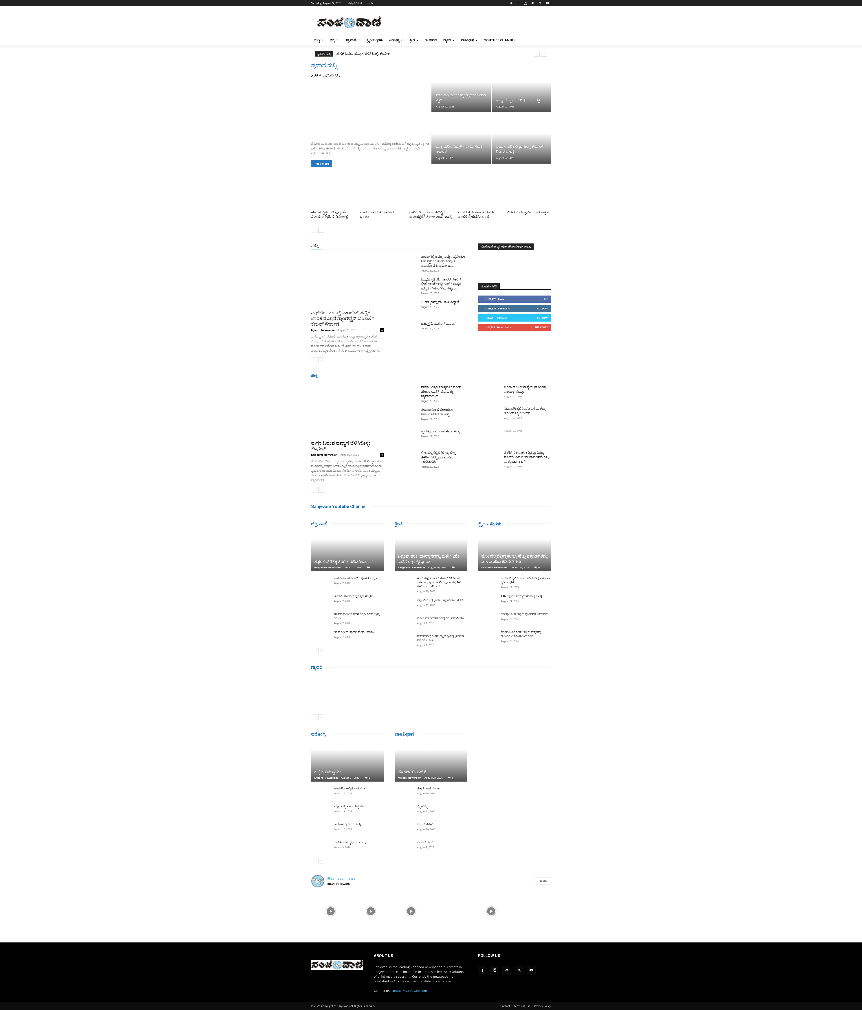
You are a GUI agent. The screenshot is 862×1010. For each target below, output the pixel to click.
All (397, 245)
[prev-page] (314, 230)
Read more (321, 163)
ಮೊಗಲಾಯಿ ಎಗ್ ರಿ (412, 771)
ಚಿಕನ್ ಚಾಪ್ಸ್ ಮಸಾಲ (428, 788)
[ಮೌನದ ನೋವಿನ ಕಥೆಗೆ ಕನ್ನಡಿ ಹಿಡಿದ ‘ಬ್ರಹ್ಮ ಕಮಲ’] (320, 618)
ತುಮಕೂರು (462, 376)
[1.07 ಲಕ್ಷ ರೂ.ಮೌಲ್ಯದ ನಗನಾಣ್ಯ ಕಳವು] (487, 600)
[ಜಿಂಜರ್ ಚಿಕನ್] (404, 846)
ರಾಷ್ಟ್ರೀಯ (432, 245)
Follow (542, 308)
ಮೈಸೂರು (446, 376)
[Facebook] (518, 3)
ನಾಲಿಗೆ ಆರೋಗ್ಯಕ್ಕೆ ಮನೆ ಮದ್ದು (349, 842)
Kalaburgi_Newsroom (324, 454)
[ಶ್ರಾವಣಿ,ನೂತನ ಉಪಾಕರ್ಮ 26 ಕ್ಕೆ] (406, 437)
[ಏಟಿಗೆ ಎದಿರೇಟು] (371, 108)
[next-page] (321, 230)
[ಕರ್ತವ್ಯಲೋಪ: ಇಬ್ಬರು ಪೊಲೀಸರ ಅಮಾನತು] (487, 618)
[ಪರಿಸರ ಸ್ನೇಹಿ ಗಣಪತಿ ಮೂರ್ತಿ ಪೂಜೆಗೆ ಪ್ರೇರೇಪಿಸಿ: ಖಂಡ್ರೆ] (480, 193)
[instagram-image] (330, 911)
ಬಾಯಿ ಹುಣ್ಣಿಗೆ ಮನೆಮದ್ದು (347, 824)
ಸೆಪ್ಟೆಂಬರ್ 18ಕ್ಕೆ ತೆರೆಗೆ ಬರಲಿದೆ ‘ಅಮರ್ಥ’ (343, 561)
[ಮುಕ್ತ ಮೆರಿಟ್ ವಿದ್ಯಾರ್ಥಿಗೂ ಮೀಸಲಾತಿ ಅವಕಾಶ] (461, 138)
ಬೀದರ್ (527, 376)
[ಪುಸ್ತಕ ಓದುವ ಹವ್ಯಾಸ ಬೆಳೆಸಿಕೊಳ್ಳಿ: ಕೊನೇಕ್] (347, 411)
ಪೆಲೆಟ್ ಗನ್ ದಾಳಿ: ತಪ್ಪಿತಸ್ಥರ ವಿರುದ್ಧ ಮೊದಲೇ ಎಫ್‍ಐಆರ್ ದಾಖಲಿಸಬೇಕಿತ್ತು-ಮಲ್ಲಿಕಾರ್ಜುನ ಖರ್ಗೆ (527, 457)
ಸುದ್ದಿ (314, 245)
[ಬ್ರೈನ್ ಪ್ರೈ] (404, 810)
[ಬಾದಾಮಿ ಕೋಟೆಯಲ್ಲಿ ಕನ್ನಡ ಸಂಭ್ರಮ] (320, 600)
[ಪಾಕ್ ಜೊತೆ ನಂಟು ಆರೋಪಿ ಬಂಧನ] (382, 193)
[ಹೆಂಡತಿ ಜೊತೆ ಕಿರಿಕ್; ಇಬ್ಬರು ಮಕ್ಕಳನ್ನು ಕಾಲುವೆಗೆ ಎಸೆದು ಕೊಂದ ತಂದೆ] (487, 636)
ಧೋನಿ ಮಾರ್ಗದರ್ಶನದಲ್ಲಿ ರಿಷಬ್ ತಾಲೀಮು (440, 618)
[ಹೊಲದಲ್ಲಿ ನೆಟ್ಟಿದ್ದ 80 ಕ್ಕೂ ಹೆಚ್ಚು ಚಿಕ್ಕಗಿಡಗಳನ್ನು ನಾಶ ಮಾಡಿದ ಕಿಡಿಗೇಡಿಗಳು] (406, 458)
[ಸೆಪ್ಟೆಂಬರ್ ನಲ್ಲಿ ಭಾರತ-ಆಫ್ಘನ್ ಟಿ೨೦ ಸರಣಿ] (404, 604)
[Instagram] (525, 3)
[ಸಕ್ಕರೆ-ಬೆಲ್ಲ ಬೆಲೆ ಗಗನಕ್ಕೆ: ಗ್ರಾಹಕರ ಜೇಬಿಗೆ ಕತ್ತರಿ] (461, 87)
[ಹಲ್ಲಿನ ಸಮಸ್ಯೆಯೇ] (347, 761)
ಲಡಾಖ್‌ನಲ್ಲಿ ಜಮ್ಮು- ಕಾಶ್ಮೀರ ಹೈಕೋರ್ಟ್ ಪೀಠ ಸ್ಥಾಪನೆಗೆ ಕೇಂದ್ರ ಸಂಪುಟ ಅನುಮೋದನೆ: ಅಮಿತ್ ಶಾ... (443, 261)
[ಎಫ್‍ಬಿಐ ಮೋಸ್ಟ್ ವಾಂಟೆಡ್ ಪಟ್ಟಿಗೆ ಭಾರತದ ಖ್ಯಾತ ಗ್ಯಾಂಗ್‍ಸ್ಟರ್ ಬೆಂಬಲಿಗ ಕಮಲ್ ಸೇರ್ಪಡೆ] (347, 280)
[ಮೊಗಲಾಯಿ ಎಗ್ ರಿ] (431, 761)
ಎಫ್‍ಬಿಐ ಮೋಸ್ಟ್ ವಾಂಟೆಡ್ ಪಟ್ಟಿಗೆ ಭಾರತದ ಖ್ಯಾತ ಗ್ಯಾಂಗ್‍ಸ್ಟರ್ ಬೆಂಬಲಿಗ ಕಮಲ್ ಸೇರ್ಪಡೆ (342, 318)
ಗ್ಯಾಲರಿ (447, 40)
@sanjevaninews (341, 878)
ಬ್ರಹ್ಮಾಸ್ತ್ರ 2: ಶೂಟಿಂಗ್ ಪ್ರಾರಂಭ (438, 323)
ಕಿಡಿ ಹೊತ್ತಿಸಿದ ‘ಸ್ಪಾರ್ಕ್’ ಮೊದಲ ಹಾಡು (354, 632)
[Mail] (532, 3)
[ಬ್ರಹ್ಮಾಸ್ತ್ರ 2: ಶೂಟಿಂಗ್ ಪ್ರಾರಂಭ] (406, 329)
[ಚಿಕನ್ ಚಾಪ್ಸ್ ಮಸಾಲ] (404, 793)
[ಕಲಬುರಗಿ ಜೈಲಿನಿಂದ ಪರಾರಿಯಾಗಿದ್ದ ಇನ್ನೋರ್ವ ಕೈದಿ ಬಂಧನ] (489, 414)
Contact (505, 1006)
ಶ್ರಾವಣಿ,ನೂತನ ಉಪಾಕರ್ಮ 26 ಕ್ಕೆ (440, 431)
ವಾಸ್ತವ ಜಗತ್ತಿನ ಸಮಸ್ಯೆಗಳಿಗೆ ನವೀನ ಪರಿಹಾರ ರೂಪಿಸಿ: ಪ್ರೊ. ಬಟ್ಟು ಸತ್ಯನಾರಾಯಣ (385, 54)
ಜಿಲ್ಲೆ (332, 40)
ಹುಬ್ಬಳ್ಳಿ (384, 376)
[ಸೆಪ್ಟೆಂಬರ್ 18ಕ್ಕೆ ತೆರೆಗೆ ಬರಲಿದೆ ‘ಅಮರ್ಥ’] (347, 551)
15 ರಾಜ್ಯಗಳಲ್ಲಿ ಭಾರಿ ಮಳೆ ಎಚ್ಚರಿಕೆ (440, 302)
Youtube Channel (499, 40)
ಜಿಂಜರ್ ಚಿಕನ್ (425, 842)
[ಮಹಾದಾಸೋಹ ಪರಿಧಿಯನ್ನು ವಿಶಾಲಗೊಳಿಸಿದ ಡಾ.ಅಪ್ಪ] (406, 415)
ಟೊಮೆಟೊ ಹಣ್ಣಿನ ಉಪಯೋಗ (350, 788)
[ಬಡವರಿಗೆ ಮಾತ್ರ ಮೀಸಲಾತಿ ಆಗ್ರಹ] (529, 193)
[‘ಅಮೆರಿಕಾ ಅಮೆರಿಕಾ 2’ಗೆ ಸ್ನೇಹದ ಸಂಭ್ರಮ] (320, 582)
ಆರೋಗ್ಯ (394, 40)
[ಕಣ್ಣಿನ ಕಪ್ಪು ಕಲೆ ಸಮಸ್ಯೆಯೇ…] (320, 810)
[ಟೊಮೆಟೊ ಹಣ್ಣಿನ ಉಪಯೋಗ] (320, 793)
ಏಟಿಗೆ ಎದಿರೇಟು (325, 76)
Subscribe (541, 327)
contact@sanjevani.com (409, 990)
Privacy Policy (542, 1006)
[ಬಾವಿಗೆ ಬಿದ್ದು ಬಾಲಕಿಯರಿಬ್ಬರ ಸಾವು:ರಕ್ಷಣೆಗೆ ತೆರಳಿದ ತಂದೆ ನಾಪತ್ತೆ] (431, 193)
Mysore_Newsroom (323, 330)
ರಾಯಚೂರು (428, 376)
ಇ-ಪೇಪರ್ (431, 40)
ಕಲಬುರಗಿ (398, 376)
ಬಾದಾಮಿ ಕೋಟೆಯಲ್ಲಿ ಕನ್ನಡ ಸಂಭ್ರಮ (354, 596)
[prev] (537, 54)
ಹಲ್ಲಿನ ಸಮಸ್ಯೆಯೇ (327, 771)
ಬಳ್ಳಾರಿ (412, 376)
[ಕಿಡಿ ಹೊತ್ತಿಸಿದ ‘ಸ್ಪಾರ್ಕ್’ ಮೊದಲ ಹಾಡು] (320, 636)
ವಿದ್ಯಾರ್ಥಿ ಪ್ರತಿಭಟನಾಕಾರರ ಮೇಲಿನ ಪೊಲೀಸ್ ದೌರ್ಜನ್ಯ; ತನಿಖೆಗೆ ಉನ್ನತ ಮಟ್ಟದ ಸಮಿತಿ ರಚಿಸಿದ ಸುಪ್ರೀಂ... (441, 284)
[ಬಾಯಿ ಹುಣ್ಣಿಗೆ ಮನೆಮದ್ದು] (320, 828)
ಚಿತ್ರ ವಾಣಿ (350, 40)
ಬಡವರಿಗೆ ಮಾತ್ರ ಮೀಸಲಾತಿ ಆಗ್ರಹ (528, 212)
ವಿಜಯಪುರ (495, 376)
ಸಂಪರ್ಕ (369, 3)
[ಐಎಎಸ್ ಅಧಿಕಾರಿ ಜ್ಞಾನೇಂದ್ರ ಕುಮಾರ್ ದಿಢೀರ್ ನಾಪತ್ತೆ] (521, 138)
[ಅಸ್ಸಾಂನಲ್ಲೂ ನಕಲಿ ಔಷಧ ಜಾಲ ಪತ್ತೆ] (521, 87)
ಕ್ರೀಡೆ (412, 40)
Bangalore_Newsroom (327, 567)
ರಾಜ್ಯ (445, 245)
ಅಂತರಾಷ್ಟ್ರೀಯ (412, 245)
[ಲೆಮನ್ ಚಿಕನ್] (404, 828)
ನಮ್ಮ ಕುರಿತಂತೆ (355, 3)
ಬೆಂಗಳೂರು (350, 376)
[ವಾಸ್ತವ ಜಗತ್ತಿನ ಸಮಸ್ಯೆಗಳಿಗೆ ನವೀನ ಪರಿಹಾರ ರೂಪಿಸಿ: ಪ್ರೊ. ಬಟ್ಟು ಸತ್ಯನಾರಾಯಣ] (406, 393)
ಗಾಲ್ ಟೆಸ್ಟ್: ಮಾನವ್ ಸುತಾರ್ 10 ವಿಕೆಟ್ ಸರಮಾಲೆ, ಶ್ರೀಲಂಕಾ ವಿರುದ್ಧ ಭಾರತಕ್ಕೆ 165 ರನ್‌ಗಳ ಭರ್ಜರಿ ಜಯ (439, 582)
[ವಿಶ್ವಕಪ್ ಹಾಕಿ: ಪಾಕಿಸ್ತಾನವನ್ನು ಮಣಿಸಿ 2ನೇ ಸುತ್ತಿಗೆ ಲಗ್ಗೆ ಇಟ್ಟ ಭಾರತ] (431, 551)
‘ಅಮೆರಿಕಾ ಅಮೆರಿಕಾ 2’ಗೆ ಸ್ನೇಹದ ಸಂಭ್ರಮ (356, 578)
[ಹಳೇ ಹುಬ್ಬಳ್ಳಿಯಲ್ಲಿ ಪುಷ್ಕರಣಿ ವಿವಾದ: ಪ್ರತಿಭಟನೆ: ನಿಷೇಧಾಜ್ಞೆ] (333, 193)
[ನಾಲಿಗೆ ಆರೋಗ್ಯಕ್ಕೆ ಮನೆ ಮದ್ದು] (320, 846)
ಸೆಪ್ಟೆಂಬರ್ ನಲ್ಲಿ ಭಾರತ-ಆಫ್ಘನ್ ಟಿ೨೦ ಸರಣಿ (440, 600)
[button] (511, 3)
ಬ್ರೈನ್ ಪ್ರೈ (422, 806)
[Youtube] (547, 3)
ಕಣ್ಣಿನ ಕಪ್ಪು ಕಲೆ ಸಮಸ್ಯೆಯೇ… (350, 806)
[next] (544, 54)
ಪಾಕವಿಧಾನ (467, 40)
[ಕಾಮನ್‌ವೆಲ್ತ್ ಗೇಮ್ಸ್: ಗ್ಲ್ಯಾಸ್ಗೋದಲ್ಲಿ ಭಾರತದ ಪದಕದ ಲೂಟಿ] (404, 640)
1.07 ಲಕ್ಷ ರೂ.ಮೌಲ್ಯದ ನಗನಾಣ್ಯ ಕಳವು (522, 596)
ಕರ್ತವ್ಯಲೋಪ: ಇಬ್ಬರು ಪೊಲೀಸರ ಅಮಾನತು (524, 614)
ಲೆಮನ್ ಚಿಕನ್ (425, 824)
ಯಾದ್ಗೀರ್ (513, 376)
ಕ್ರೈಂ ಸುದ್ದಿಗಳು (375, 40)
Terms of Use (522, 1006)
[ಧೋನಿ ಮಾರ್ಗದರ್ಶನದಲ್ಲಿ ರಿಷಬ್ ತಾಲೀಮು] (404, 622)
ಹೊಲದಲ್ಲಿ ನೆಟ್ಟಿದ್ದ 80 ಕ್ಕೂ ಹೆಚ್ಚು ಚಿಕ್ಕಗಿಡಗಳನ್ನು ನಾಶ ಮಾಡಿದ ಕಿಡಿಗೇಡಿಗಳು (438, 457)
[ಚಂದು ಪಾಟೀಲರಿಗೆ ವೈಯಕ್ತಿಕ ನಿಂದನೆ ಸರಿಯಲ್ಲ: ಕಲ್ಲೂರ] (489, 393)
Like (545, 299)
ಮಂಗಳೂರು (368, 376)
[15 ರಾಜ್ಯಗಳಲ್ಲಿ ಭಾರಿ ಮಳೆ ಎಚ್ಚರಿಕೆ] (406, 307)
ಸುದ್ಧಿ (317, 40)
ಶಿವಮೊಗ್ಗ (479, 376)
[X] (540, 3)
